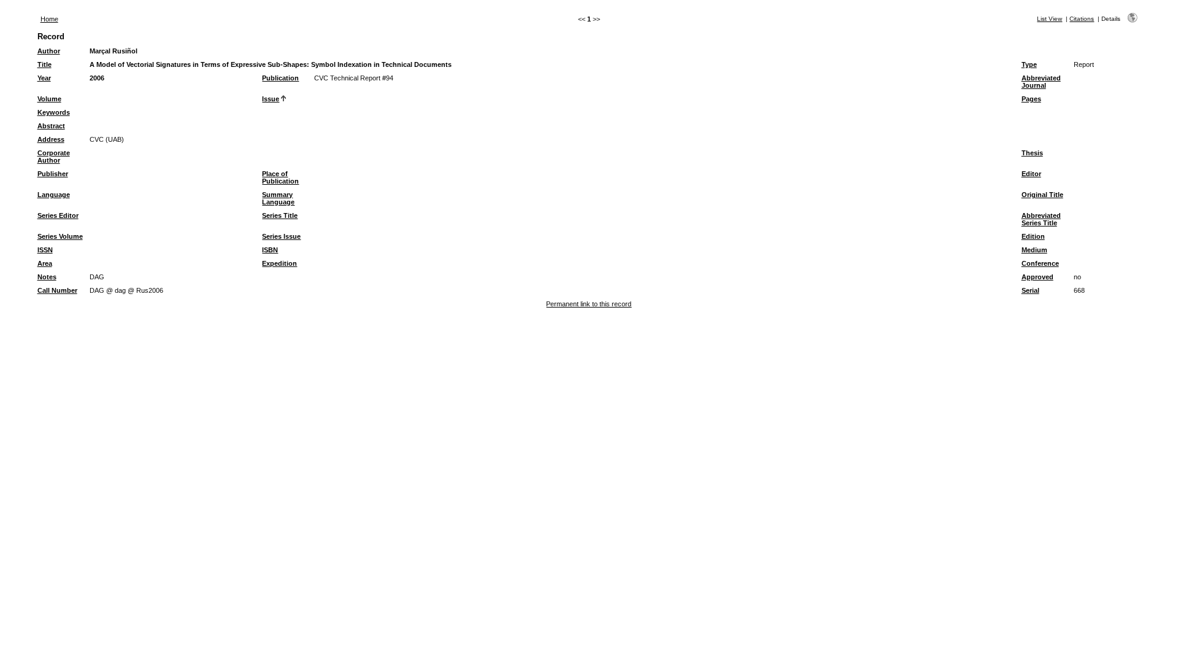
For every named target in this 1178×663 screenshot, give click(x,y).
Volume (49, 99)
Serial (1030, 290)
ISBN (270, 250)
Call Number (57, 290)
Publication (280, 78)
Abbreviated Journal (1041, 81)
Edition (1033, 236)
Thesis (1032, 153)
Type (1029, 64)
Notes (46, 277)
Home (49, 19)
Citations (1081, 18)
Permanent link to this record (588, 304)
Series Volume (60, 236)
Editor (1031, 173)
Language (53, 194)
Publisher (52, 173)
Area (44, 263)
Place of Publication (280, 177)
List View (1049, 18)
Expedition (279, 263)
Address (50, 139)
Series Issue (281, 236)
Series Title (280, 215)
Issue (270, 99)
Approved (1037, 277)
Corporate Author (53, 156)
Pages (1031, 99)
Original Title (1042, 194)
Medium (1034, 250)
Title (44, 64)
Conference (1040, 263)
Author (48, 51)
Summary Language (278, 198)
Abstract (51, 126)
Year (44, 78)
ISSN (45, 250)
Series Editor (58, 215)
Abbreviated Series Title (1041, 219)
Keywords (53, 112)
